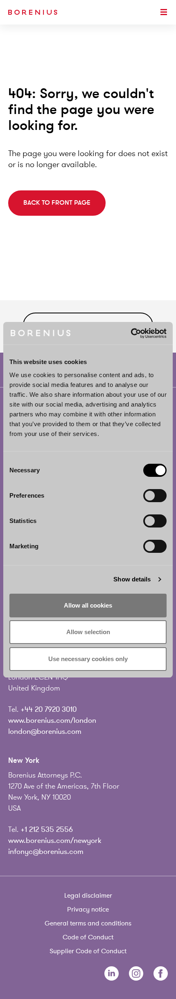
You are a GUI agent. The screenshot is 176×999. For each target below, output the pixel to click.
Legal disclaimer (88, 895)
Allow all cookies (88, 605)
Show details (132, 579)
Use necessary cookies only (88, 658)
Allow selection (88, 631)
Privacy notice (88, 909)
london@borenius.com (44, 731)
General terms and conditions (88, 923)
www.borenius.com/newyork (55, 840)
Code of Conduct (88, 937)
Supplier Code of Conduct (88, 951)
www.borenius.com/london (52, 720)
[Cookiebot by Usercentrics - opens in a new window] (131, 333)
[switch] (155, 495)
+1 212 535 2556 (46, 829)
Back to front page (56, 202)
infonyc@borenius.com (45, 851)
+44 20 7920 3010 (48, 709)
